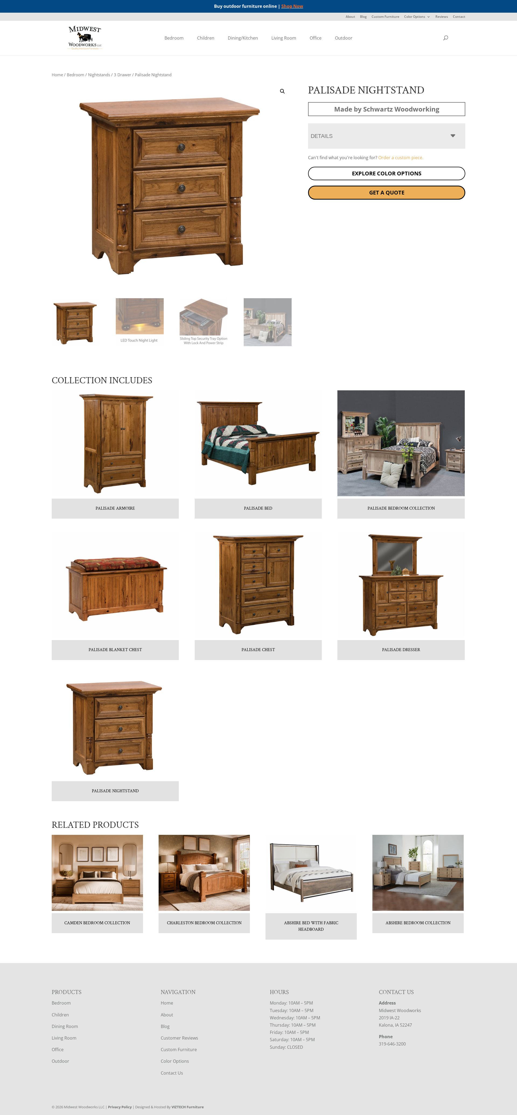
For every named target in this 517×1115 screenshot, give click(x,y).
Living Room (283, 38)
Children (205, 38)
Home (57, 74)
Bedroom (174, 38)
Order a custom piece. (400, 158)
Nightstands (99, 74)
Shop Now (292, 6)
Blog (363, 17)
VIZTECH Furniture (188, 1106)
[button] (282, 91)
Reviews (441, 17)
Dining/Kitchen (243, 38)
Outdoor (343, 38)
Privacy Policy (120, 1106)
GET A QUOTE (386, 192)
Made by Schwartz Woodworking (386, 109)
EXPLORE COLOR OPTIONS (386, 173)
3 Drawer (122, 74)
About (350, 17)
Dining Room (65, 1026)
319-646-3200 (392, 1044)
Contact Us (172, 1073)
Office (316, 38)
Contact (459, 17)
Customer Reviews (179, 1038)
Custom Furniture (385, 17)
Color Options (414, 17)
